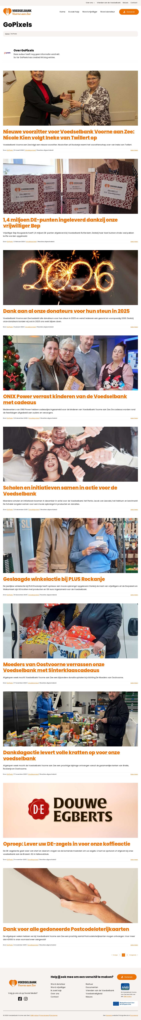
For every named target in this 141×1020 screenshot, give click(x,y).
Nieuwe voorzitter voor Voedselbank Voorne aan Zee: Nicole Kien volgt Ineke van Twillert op (68, 134)
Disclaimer (54, 1015)
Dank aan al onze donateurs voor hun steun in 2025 (66, 311)
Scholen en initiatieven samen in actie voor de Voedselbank (60, 490)
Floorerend (134, 1015)
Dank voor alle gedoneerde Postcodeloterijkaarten (66, 929)
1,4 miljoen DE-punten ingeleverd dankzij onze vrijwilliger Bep (60, 222)
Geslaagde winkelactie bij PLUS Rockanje (54, 579)
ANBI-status (128, 996)
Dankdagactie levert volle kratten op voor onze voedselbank (61, 755)
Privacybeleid (44, 1015)
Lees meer (134, 150)
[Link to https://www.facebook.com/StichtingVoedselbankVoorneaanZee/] (20, 999)
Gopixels (109, 1015)
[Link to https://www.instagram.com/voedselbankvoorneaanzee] (26, 999)
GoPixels (10, 150)
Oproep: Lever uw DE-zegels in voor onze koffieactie (66, 843)
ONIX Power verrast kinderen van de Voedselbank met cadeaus (65, 399)
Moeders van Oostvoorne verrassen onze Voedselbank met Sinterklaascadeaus (53, 667)
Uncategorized (30, 150)
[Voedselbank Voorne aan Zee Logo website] (17, 9)
